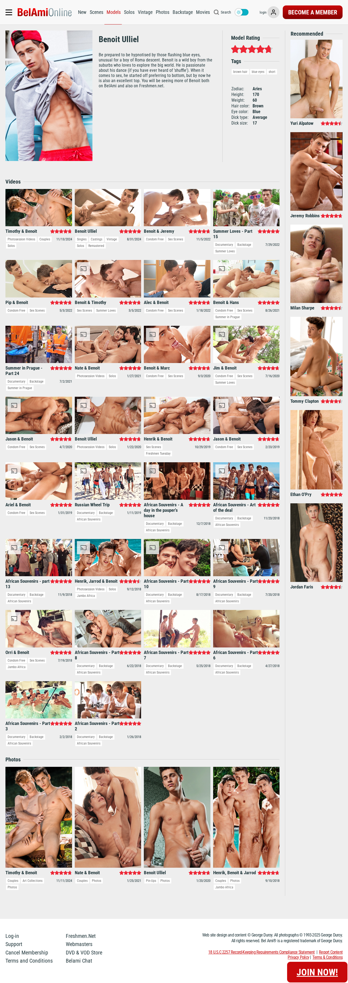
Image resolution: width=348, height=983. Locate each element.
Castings (96, 239)
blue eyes (258, 72)
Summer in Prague (227, 317)
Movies (203, 12)
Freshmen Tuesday (158, 453)
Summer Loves (225, 251)
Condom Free (155, 239)
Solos (129, 12)
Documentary (224, 245)
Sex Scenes (175, 239)
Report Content (331, 952)
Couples (44, 239)
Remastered (96, 246)
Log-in (12, 936)
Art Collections (32, 881)
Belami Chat (79, 960)
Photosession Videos (21, 239)
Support (13, 944)
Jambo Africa (86, 596)
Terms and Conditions (29, 960)
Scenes (96, 12)
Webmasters (79, 944)
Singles (81, 239)
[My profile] (273, 12)
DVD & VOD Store (84, 952)
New (82, 12)
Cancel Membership (26, 952)
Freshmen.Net (81, 936)
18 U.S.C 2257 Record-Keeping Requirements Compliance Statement (261, 952)
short (272, 72)
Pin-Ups (151, 881)
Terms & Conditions (327, 957)
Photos (162, 12)
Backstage (183, 12)
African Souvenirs (88, 519)
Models (114, 12)
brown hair (240, 72)
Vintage (145, 12)
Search (226, 12)
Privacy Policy (298, 957)
